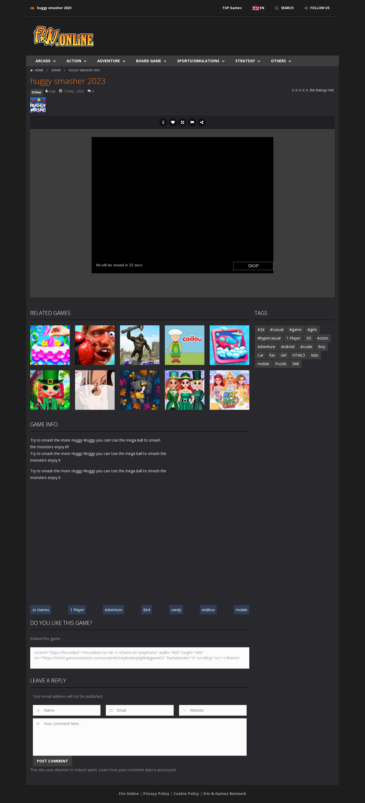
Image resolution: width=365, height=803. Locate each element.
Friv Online (129, 793)
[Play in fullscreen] (182, 122)
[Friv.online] (63, 35)
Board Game (148, 60)
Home (39, 70)
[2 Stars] (296, 90)
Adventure (108, 60)
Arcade (43, 60)
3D (308, 338)
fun (272, 355)
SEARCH (287, 8)
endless (208, 609)
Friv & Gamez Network (224, 793)
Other (56, 70)
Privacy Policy (156, 793)
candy (176, 609)
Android (287, 346)
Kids (314, 355)
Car (260, 355)
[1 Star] (293, 90)
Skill (295, 363)
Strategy (245, 60)
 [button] (192, 122)
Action (74, 60)
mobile (241, 609)
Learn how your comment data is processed (137, 769)
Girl (283, 355)
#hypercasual (269, 338)
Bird (146, 609)
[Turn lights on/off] (163, 122)
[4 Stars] (303, 90)
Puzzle (280, 363)
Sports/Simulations (198, 60)
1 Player (77, 609)
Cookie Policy (186, 793)
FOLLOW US (319, 8)
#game (295, 329)
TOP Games (232, 8)
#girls (312, 329)
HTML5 (298, 355)
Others (278, 60)
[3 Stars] (300, 90)
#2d (261, 329)
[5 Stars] (307, 90)
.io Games (40, 609)
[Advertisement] (237, 33)
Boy (321, 346)
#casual (277, 329)
